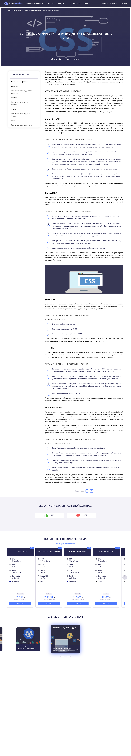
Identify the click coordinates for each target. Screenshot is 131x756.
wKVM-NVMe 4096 (77, 552)
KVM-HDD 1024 (106, 552)
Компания (74, 3)
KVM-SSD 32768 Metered (49, 552)
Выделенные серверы (34, 3)
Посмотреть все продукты (66, 544)
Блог (86, 3)
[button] (124, 577)
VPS (50, 3)
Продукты (61, 3)
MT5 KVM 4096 (20, 552)
